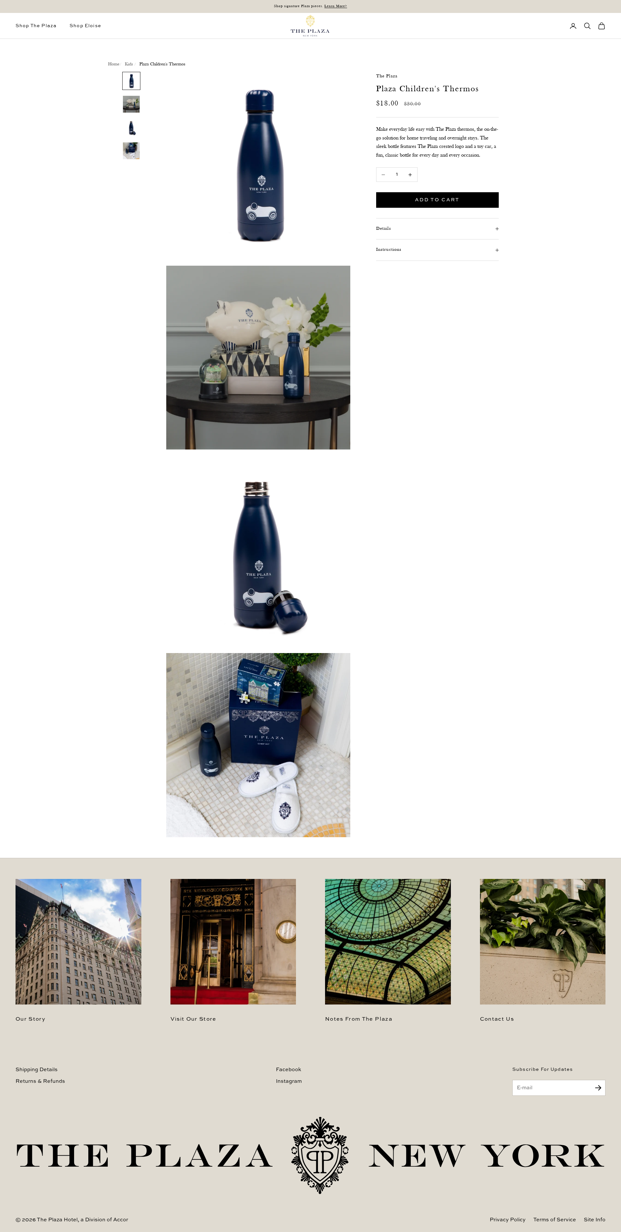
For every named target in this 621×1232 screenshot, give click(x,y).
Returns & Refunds (40, 1081)
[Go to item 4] (131, 151)
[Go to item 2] (131, 104)
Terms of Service (554, 1220)
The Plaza (387, 76)
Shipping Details (37, 1069)
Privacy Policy (508, 1220)
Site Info (594, 1220)
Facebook (288, 1069)
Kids (129, 64)
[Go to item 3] (131, 127)
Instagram (289, 1081)
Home (113, 64)
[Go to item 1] (131, 81)
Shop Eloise (85, 26)
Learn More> (335, 6)
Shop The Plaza (36, 26)
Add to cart (437, 199)
